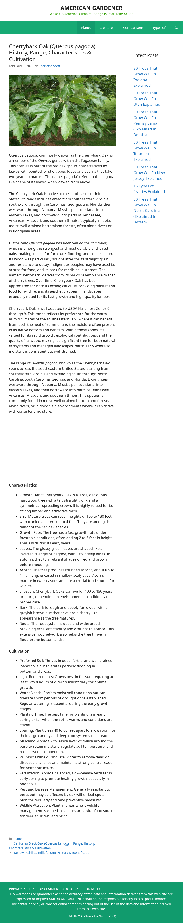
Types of (158, 27)
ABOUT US (70, 888)
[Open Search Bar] (176, 27)
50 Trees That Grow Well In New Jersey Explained (149, 172)
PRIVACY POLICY (21, 888)
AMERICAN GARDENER (91, 8)
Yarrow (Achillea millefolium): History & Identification (52, 852)
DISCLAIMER (48, 888)
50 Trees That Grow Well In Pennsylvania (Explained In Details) (145, 123)
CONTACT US (93, 888)
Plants (86, 27)
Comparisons (133, 27)
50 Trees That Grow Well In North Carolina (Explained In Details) (146, 210)
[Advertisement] (62, 451)
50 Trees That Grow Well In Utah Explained (146, 98)
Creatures (107, 27)
